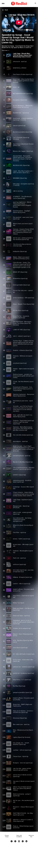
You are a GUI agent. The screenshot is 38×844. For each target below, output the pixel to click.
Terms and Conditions (19, 836)
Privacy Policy (7, 836)
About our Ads (31, 836)
